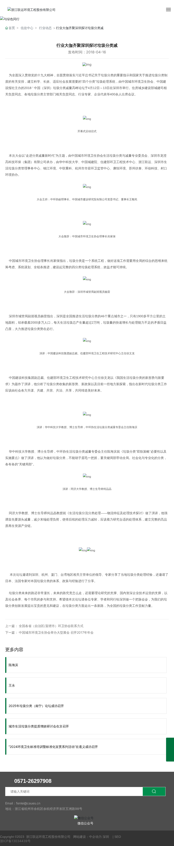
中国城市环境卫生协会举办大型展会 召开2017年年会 (56, 632)
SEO (117, 837)
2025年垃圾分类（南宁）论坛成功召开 (36, 706)
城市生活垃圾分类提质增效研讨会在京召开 (39, 726)
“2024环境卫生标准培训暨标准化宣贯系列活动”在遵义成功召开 (53, 747)
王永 (12, 685)
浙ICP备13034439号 (15, 841)
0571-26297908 (32, 781)
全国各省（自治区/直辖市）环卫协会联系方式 (51, 626)
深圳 (106, 837)
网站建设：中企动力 (87, 837)
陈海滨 (13, 665)
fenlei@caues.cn (28, 803)
